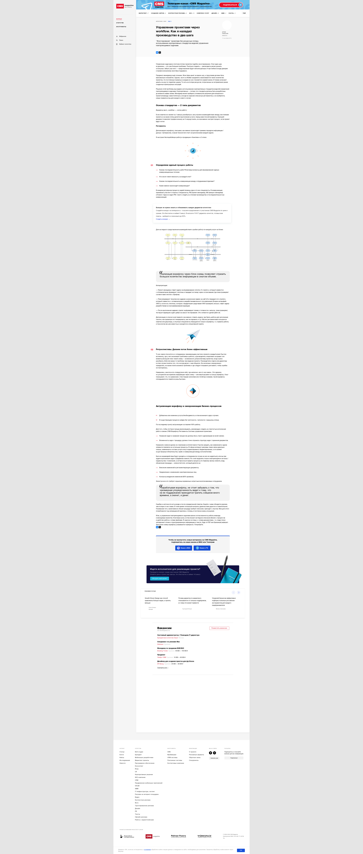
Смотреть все (162, 668)
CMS (169, 752)
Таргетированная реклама (144, 805)
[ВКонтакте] (157, 52)
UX (136, 771)
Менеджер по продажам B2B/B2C (170, 648)
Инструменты (121, 26)
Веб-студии (139, 752)
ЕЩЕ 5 (169, 21)
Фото (136, 803)
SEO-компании (140, 777)
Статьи (122, 752)
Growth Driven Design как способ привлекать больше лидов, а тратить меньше (158, 600)
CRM (136, 780)
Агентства (120, 23)
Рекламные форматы (196, 754)
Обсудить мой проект (159, 578)
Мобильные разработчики (144, 757)
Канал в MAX (185, 548)
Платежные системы (174, 760)
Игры (137, 769)
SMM (136, 788)
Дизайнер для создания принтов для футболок (175, 661)
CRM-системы (172, 757)
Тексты (137, 814)
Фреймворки (171, 754)
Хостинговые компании (175, 763)
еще (244, 13)
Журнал (119, 19)
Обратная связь (195, 757)
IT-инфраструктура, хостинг (145, 791)
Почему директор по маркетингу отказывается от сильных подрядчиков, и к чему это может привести (192, 600)
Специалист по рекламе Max (168, 642)
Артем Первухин (225, 32)
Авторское (159, 21)
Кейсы (122, 757)
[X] (160, 52)
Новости (123, 763)
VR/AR (137, 786)
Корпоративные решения (144, 774)
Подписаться (233, 758)
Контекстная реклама (142, 800)
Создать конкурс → (163, 219)
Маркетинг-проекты (142, 760)
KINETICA (224, 35)
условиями (147, 849)
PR (136, 811)
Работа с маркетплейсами (144, 820)
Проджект (161, 655)
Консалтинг (139, 766)
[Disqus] (193, 701)
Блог (165, 21)
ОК (241, 850)
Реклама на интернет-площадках (147, 794)
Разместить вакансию (219, 628)
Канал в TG (204, 548)
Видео (137, 797)
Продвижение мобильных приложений (148, 783)
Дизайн (137, 808)
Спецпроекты (194, 760)
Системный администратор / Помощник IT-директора (178, 635)
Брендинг (138, 754)
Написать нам (214, 758)
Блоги (122, 754)
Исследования (125, 760)
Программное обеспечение (144, 763)
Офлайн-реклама (141, 817)
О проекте (192, 752)
